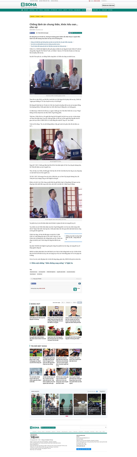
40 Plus (60, 10)
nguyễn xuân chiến (61, 271)
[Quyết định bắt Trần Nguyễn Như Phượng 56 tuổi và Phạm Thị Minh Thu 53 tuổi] (56, 330)
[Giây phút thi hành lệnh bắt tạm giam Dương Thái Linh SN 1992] (66, 404)
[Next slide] (104, 405)
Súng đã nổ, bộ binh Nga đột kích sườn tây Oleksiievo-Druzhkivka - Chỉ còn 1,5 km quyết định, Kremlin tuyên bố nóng (62, 361)
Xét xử (32, 16)
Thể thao (71, 10)
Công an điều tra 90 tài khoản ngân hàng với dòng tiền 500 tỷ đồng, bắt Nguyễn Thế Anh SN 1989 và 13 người (55, 320)
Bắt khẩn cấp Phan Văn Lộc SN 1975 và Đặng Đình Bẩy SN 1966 (37, 409)
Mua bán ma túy (33, 271)
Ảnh (100, 431)
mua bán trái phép (71, 271)
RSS (104, 431)
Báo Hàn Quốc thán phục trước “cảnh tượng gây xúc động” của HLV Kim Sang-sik (35, 360)
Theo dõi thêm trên (91, 391)
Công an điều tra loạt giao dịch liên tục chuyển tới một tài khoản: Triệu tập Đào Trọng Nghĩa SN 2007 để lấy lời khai (73, 320)
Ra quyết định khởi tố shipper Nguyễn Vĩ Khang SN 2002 (73, 337)
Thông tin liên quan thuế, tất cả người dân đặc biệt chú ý (75, 359)
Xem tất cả (102, 391)
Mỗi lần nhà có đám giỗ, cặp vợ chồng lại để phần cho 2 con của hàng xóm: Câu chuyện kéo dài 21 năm (62, 380)
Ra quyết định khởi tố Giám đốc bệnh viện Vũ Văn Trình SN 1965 (38, 338)
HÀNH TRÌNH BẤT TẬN (44, 0)
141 (42, 16)
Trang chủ (34, 431)
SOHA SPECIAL (55, 0)
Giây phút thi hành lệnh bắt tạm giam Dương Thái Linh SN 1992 (65, 409)
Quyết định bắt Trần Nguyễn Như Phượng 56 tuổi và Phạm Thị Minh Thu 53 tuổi (55, 338)
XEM (79, 302)
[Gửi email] (69, 33)
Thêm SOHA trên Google (43, 32)
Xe (99, 10)
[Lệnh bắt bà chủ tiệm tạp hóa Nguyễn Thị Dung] (38, 311)
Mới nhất (26, 10)
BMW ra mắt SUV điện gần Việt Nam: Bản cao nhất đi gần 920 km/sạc (94, 409)
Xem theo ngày (56, 302)
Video (97, 431)
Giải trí (83, 10)
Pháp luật (89, 10)
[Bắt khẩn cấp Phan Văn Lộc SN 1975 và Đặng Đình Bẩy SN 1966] (38, 404)
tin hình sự (39, 274)
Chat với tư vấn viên (84, 449)
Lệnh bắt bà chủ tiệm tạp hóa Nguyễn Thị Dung (37, 318)
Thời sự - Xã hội (41, 431)
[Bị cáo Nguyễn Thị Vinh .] (56, 144)
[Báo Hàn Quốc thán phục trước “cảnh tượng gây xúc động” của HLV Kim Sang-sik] (36, 352)
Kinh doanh (46, 10)
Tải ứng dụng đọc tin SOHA (49, 427)
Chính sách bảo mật (80, 445)
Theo (56, 278)
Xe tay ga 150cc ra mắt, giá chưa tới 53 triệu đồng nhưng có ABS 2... (80, 409)
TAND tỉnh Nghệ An (51, 271)
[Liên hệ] (79, 283)
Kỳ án (37, 16)
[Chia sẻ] (32, 33)
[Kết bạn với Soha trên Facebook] (75, 289)
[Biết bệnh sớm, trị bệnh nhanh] (108, 5)
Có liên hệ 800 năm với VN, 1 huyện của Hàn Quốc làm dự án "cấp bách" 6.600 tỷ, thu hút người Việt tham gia (49, 380)
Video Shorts (35, 391)
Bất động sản (54, 10)
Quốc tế (65, 10)
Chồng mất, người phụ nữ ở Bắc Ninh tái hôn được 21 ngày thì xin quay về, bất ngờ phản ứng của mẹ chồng (49, 361)
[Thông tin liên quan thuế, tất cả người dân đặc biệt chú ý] (75, 352)
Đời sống (110, 10)
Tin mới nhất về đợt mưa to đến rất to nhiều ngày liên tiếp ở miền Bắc (35, 379)
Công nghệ (104, 10)
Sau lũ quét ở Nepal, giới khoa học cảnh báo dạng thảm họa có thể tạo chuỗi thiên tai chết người (75, 380)
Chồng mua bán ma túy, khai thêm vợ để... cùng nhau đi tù (74, 237)
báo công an (32, 274)
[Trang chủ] (29, 5)
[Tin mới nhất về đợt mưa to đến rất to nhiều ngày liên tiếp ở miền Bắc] (36, 372)
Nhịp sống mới (77, 10)
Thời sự (41, 10)
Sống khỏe (95, 10)
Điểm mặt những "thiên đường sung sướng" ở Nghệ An (52, 263)
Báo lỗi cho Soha (77, 32)
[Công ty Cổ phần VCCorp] (49, 436)
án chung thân (42, 271)
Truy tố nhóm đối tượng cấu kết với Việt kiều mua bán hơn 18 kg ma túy (48, 46)
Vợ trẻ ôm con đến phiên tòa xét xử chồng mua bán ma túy (45, 44)
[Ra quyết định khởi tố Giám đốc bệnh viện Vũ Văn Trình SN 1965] (38, 330)
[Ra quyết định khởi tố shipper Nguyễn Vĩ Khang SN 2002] (73, 330)
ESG (37, 10)
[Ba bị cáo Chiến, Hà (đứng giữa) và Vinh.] (56, 76)
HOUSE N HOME (34, 0)
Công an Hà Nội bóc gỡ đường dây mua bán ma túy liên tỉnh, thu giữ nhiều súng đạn (52, 42)
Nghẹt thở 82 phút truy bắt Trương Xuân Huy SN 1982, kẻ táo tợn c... (51, 409)
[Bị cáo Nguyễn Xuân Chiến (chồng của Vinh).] (56, 202)
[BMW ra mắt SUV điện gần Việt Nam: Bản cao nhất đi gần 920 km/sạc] (94, 404)
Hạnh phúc (32, 10)
